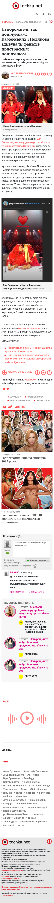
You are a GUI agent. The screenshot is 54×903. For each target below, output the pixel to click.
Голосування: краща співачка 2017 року (24, 459)
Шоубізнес (8, 88)
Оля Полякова (35, 397)
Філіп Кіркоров (38, 789)
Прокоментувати (17, 592)
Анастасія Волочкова (36, 771)
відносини (21, 796)
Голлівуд (29, 778)
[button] (43, 14)
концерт (8, 803)
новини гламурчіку (14, 807)
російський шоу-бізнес (16, 814)
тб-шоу (32, 818)
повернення (34, 328)
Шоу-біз (7, 792)
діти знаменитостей (14, 800)
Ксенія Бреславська (22, 73)
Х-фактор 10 (43, 400)
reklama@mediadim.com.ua (12, 870)
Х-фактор (15, 397)
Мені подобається (36, 592)
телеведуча (10, 821)
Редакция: (6, 877)
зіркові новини (38, 800)
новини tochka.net (26, 803)
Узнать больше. (8, 895)
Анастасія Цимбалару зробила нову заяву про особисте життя (34, 611)
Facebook (30, 379)
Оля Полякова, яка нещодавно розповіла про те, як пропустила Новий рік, (26, 142)
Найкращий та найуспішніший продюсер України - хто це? (33, 643)
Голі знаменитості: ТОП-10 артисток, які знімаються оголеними (22, 518)
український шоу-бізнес (33, 821)
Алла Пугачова (11, 771)
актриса (30, 792)
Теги (5, 761)
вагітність (44, 792)
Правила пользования (10, 887)
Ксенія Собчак (32, 782)
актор (19, 792)
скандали (38, 814)
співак (6, 818)
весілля (7, 796)
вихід (21, 328)
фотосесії (8, 825)
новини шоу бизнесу (14, 810)
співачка (19, 818)
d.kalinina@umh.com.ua (11, 879)
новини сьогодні (37, 807)
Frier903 (14, 572)
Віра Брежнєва (11, 778)
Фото (24, 789)
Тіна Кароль (10, 789)
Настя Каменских (20, 400)
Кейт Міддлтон (11, 782)
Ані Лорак (33, 774)
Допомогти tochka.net (28, 22)
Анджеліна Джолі (13, 774)
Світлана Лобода (40, 785)
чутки (21, 825)
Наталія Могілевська (15, 785)
